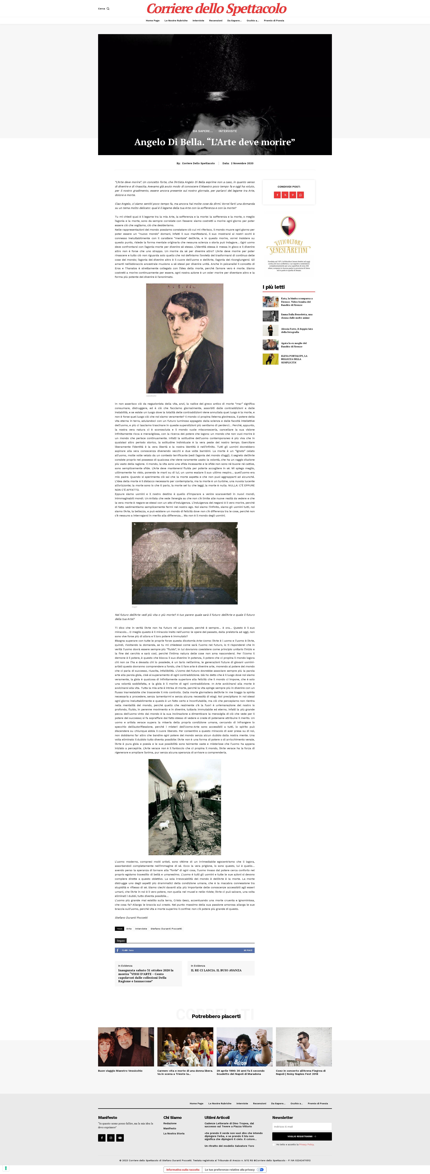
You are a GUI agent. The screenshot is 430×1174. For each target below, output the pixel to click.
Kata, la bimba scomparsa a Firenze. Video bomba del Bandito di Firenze (297, 302)
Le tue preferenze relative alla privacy (230, 1169)
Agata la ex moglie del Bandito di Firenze (294, 344)
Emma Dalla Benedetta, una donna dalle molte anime (296, 316)
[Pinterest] (292, 195)
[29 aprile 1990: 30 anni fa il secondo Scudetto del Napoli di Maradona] (245, 1046)
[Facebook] (277, 195)
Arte (129, 928)
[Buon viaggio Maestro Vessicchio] (126, 1046)
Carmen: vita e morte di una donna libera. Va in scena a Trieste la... (185, 1072)
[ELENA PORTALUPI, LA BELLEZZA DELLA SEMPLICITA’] (270, 359)
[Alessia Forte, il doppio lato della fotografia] (270, 330)
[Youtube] (120, 1138)
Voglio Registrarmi (300, 1136)
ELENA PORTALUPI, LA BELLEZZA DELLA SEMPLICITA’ (294, 359)
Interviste (228, 131)
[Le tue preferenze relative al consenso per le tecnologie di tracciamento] (6, 1168)
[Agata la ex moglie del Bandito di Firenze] (270, 344)
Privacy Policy (306, 1144)
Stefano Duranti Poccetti (166, 928)
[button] (104, 8)
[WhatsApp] (300, 195)
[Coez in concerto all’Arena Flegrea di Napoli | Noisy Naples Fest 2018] (304, 1046)
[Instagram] (111, 1138)
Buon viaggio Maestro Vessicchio (120, 1070)
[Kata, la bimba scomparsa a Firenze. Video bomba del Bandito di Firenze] (270, 301)
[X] (285, 195)
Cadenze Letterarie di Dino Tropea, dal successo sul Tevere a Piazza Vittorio (229, 1125)
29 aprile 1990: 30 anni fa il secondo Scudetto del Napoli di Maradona (241, 1072)
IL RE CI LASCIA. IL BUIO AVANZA (216, 970)
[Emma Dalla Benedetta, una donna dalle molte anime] (270, 316)
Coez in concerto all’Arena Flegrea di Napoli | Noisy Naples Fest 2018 (301, 1072)
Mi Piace (248, 950)
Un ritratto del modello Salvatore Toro (229, 1145)
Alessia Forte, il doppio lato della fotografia (297, 330)
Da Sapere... (203, 131)
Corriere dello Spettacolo (198, 163)
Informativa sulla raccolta (182, 1169)
